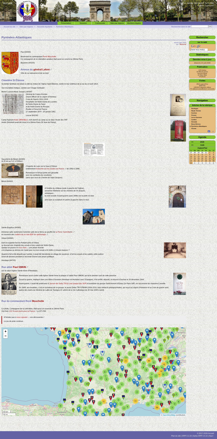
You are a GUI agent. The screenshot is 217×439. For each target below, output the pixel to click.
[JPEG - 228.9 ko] (9, 294)
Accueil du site (9, 27)
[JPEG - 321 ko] (94, 224)
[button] (185, 395)
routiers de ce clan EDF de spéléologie (30, 234)
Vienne (193, 128)
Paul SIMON (19, 267)
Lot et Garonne (196, 117)
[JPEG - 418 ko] (179, 294)
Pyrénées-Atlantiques (64, 27)
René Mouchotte (49, 57)
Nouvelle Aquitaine (44, 27)
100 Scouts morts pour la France (22, 311)
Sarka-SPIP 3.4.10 (200, 436)
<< (192, 142)
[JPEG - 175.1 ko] (12, 113)
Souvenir (83, 23)
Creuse (193, 115)
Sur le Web (209, 3)
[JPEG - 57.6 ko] (178, 115)
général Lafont (41, 69)
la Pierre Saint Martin (64, 232)
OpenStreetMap (169, 415)
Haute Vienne (196, 111)
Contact (201, 6)
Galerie (183, 3)
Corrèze (194, 113)
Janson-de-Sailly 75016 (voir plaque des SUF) (68, 284)
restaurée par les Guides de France (50, 169)
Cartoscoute (100, 23)
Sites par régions (117, 23)
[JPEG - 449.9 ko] (177, 207)
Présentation (66, 23)
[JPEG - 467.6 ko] (175, 258)
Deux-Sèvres (196, 124)
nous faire (23, 248)
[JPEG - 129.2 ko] (94, 155)
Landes (194, 119)
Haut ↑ (211, 436)
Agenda (190, 3)
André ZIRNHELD (21, 120)
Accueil (7, 3)
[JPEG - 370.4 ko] (12, 204)
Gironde (194, 122)
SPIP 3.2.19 (186, 436)
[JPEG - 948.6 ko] (34, 207)
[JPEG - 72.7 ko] (178, 141)
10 (213, 131)
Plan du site (176, 436)
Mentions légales (134, 23)
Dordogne (194, 108)
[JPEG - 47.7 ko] (9, 73)
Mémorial (183, 44)
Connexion (209, 6)
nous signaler (22, 317)
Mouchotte (38, 301)
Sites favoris (199, 3)
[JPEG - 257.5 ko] (12, 178)
